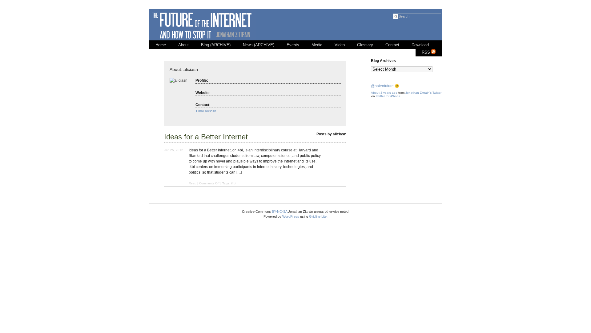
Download (420, 45)
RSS (426, 52)
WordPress (290, 216)
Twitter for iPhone (388, 96)
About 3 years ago (384, 92)
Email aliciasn (206, 111)
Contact (392, 45)
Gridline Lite (318, 216)
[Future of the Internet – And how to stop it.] (202, 39)
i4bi (233, 183)
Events (293, 45)
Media (317, 45)
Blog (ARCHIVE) (216, 45)
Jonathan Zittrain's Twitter (423, 92)
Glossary (365, 45)
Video (340, 45)
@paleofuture (382, 86)
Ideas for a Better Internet (206, 137)
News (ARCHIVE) (258, 45)
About (183, 45)
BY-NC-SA (279, 211)
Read (192, 183)
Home (160, 45)
